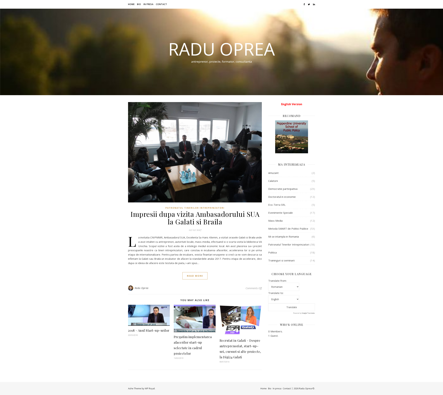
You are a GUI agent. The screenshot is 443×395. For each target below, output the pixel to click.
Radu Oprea (221, 48)
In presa (148, 4)
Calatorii (273, 181)
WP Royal (150, 388)
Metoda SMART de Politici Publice (288, 228)
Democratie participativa (282, 188)
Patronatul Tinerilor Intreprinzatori (194, 207)
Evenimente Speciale (280, 212)
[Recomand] (291, 136)
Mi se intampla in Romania (283, 236)
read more (195, 275)
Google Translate (308, 313)
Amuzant (273, 173)
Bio (139, 4)
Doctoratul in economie (282, 196)
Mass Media (275, 220)
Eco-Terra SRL (277, 204)
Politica (272, 252)
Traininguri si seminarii (281, 260)
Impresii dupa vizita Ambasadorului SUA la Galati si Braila (194, 217)
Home (131, 4)
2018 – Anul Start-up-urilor (148, 330)
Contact (161, 4)
